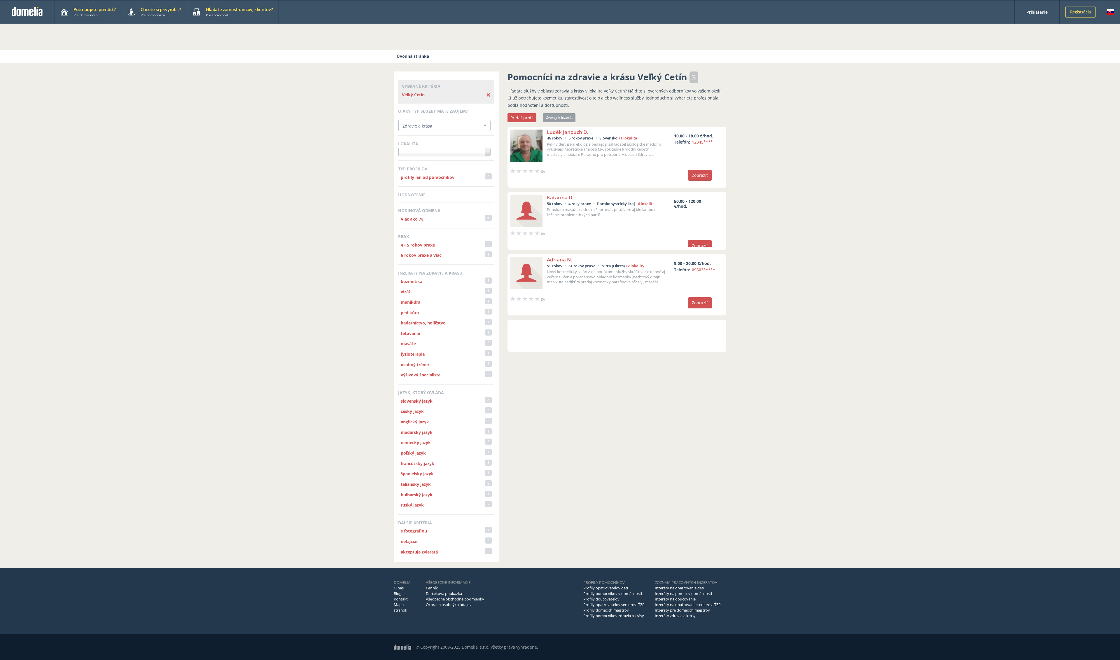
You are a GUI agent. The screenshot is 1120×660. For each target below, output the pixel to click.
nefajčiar (409, 541)
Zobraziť (700, 175)
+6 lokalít (644, 203)
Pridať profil (521, 118)
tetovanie (410, 333)
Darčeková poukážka (444, 593)
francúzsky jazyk (417, 463)
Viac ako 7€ (412, 219)
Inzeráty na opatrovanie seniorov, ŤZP (688, 604)
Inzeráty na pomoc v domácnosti (683, 593)
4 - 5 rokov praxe (418, 245)
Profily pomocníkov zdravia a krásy (613, 615)
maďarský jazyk (417, 432)
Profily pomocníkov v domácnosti (612, 593)
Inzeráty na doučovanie (675, 599)
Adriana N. (559, 259)
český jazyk (412, 411)
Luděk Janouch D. (567, 132)
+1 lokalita (627, 138)
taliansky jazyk (416, 484)
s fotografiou (414, 531)
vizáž (406, 291)
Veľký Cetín (413, 94)
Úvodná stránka (413, 56)
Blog (397, 593)
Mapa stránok (400, 607)
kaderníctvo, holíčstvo (423, 323)
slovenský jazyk (417, 401)
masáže (408, 343)
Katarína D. (560, 197)
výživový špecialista (420, 375)
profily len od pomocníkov (427, 177)
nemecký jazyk (416, 442)
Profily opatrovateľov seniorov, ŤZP (614, 604)
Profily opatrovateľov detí (605, 588)
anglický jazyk (415, 422)
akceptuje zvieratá (419, 552)
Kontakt (401, 599)
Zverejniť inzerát (559, 117)
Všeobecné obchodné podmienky (455, 599)
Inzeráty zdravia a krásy (675, 615)
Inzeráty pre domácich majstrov (682, 610)
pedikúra (410, 312)
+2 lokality (635, 265)
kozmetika (411, 281)
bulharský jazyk (417, 494)
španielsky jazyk (417, 473)
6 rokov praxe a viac (421, 255)
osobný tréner (415, 364)
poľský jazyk (413, 453)
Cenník (432, 588)
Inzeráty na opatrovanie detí (679, 588)
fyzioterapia (413, 354)
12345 (702, 142)
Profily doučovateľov (601, 599)
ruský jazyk (412, 505)
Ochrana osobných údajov (449, 604)
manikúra (410, 302)
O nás (399, 588)
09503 (703, 270)
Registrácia (1080, 12)
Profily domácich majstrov (606, 610)
